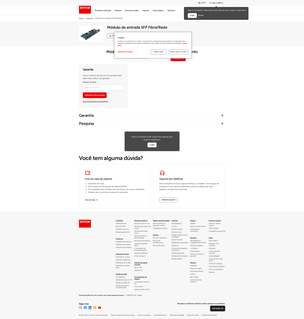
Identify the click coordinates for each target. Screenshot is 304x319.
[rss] (94, 307)
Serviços (156, 235)
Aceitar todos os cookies (178, 52)
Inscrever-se (217, 308)
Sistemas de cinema (122, 254)
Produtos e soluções (103, 10)
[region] (153, 45)
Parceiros (171, 10)
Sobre (211, 238)
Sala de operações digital (161, 221)
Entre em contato (132, 10)
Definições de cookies (125, 51)
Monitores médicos (140, 221)
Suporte (146, 10)
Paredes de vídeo (121, 274)
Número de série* (90, 82)
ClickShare (119, 221)
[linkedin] (90, 307)
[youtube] (99, 307)
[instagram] (80, 307)
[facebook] (85, 307)
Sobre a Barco (158, 10)
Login (152, 145)
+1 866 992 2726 (133, 295)
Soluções (175, 221)
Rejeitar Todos (159, 52)
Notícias (118, 10)
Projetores (119, 239)
